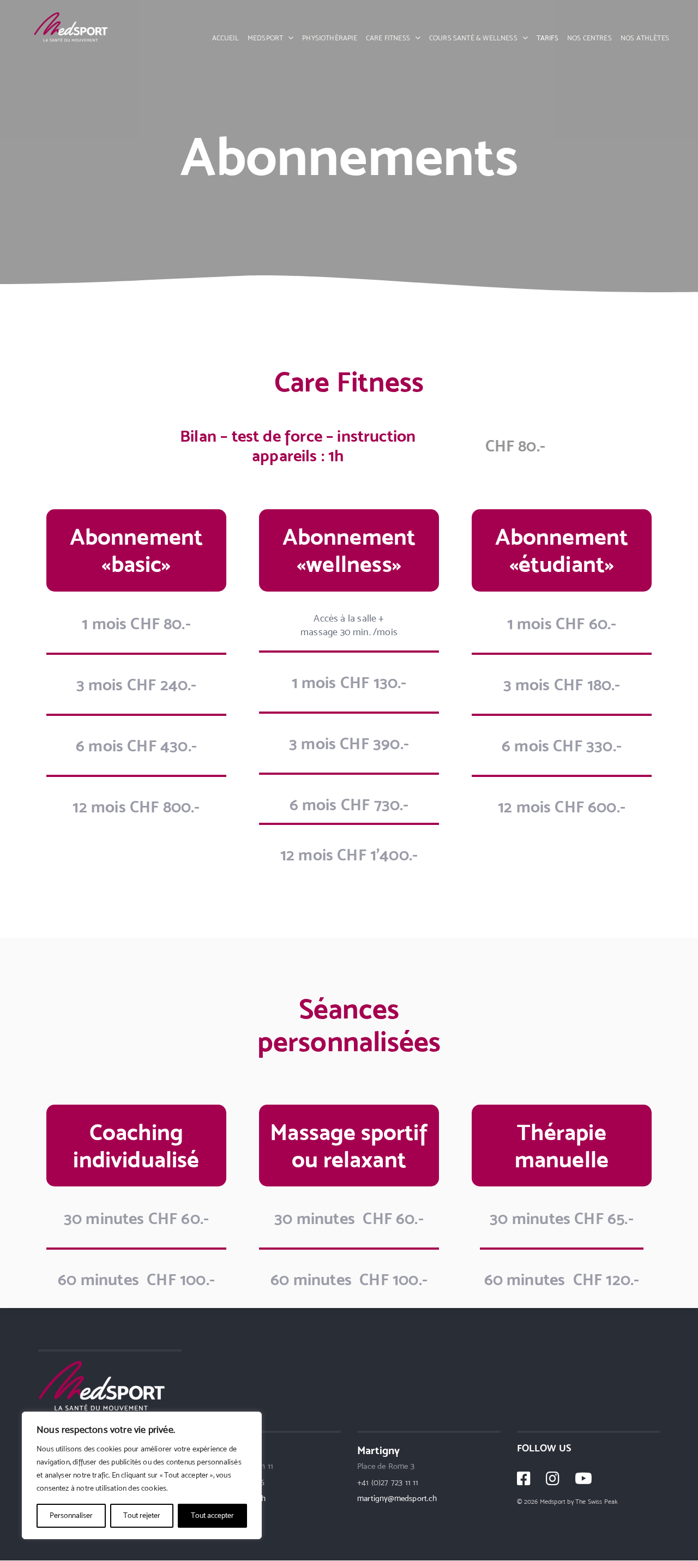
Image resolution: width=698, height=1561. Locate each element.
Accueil (225, 38)
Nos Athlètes (645, 38)
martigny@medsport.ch (397, 1499)
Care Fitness (388, 38)
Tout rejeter (141, 1515)
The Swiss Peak (596, 1502)
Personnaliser (71, 1515)
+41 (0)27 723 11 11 (387, 1483)
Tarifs (547, 38)
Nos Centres (589, 38)
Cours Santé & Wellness (473, 38)
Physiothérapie (329, 38)
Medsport (265, 38)
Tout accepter (212, 1515)
